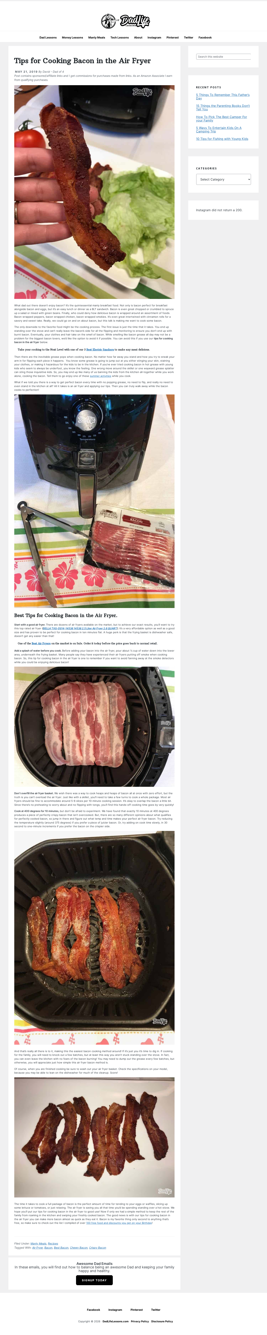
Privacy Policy (140, 1321)
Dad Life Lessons (125, 21)
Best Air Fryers (41, 643)
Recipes (53, 1243)
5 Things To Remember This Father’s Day (223, 96)
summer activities (100, 375)
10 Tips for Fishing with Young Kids (222, 139)
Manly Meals (38, 1243)
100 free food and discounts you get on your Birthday (119, 1222)
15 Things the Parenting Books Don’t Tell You (223, 107)
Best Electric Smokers (100, 349)
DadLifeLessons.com (116, 1321)
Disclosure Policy (162, 1321)
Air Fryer (37, 1247)
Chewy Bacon (79, 1247)
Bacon (48, 1247)
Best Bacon (61, 1247)
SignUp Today (94, 1280)
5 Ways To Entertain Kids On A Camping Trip (219, 129)
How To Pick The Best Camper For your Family (221, 118)
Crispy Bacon (97, 1247)
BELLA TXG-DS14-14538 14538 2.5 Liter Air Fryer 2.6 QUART (80, 628)
